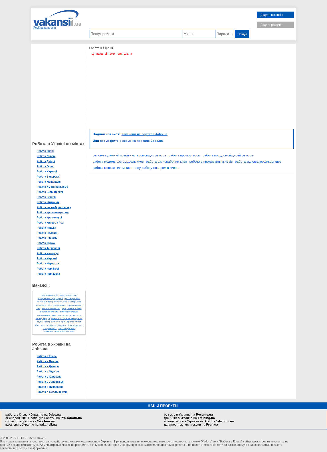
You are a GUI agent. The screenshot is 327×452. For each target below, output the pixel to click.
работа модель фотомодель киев (118, 161)
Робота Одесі (45, 166)
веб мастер (69, 301)
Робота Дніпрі (46, 161)
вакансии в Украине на (31, 424)
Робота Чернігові (48, 268)
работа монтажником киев (112, 168)
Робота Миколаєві (49, 181)
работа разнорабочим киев (166, 161)
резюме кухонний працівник (114, 155)
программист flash (72, 308)
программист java (46, 315)
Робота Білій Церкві (50, 192)
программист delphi (54, 321)
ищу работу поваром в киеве (156, 168)
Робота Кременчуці (49, 217)
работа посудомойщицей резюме (228, 155)
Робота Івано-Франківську (54, 207)
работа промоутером (184, 155)
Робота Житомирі (48, 202)
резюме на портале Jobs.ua (141, 140)
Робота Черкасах (48, 263)
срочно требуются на (30, 421)
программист (50, 328)
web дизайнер (48, 325)
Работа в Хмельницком (52, 392)
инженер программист (49, 301)
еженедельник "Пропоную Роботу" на (43, 418)
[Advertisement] (169, 20)
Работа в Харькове (49, 376)
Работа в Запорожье (50, 381)
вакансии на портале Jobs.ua (144, 134)
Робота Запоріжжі (48, 176)
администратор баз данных (59, 331)
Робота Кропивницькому (53, 212)
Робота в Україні (101, 48)
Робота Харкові (47, 171)
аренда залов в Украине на (199, 421)
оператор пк (64, 315)
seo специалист (67, 328)
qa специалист (72, 298)
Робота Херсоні (47, 258)
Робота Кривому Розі (50, 222)
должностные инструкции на (191, 424)
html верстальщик (69, 311)
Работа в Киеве (47, 356)
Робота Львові (46, 156)
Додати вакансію (271, 14)
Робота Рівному (47, 238)
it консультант (75, 325)
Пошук (242, 34)
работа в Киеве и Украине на (33, 414)
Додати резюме (270, 24)
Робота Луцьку (46, 227)
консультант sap (68, 295)
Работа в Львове (48, 361)
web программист (57, 305)
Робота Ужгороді (48, 253)
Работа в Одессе (48, 371)
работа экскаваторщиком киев (258, 161)
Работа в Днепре (48, 366)
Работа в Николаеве (50, 386)
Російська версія (44, 27)
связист (62, 325)
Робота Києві (45, 151)
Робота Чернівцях (48, 273)
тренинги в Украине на (189, 418)
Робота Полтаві (47, 232)
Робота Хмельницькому (52, 186)
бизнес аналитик (49, 311)
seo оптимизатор (51, 308)
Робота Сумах (46, 243)
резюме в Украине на (188, 414)
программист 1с (49, 295)
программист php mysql (50, 298)
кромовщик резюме (151, 155)
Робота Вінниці (46, 197)
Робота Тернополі (48, 248)
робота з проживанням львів (211, 161)
